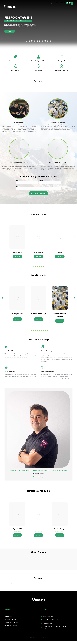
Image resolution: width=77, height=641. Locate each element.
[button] (72, 3)
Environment (38, 531)
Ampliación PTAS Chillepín (17, 314)
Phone (41, 180)
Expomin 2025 (17, 529)
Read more (17, 256)
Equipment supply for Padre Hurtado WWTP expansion (59, 315)
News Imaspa (17, 531)
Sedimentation (38, 252)
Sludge (60, 252)
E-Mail (18, 186)
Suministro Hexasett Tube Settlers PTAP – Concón (38, 314)
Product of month (59, 531)
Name (18, 180)
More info (9, 31)
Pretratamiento (17, 252)
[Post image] (17, 237)
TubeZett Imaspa (59, 529)
